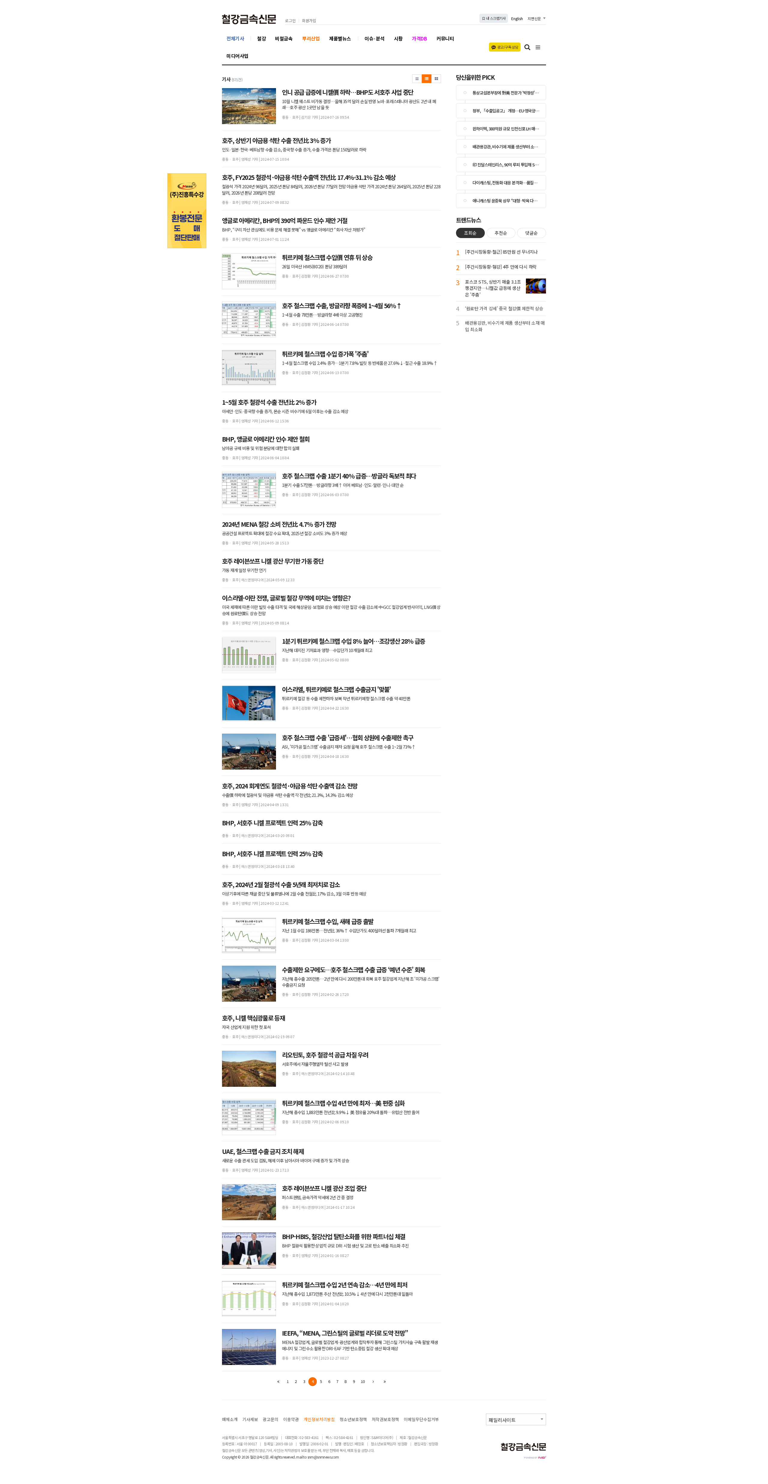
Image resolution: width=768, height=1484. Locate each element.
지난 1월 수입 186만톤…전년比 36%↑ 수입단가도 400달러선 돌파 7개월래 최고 (349, 931)
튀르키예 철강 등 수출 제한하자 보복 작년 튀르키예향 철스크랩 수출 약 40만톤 (346, 699)
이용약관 (291, 1419)
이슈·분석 (374, 38)
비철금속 (283, 38)
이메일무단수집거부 (421, 1419)
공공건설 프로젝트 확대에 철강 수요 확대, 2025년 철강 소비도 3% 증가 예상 (284, 533)
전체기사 (235, 38)
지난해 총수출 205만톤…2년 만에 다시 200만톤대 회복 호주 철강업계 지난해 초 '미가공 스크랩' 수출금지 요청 (360, 982)
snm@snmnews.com (323, 1456)
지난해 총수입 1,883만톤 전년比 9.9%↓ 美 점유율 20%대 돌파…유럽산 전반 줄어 (350, 1112)
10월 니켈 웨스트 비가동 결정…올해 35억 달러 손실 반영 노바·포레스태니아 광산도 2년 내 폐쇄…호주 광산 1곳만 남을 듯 (359, 104)
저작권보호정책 (385, 1419)
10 (362, 1381)
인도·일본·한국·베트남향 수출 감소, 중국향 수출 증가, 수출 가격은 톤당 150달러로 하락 (294, 150)
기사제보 (250, 1419)
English (517, 18)
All (271, 1456)
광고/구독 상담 (507, 46)
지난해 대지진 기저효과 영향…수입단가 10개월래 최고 (327, 650)
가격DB (419, 38)
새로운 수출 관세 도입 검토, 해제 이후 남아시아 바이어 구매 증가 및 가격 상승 (285, 1161)
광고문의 (270, 1419)
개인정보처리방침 (319, 1419)
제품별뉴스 (340, 38)
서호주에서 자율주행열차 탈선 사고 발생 (315, 1064)
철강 (261, 38)
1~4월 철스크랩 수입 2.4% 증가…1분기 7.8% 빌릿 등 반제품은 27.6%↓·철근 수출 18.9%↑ (359, 363)
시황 (398, 38)
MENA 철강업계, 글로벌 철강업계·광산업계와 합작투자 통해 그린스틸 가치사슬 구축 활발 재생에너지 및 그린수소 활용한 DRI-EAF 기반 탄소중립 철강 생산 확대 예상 (360, 1345)
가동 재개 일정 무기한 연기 (244, 570)
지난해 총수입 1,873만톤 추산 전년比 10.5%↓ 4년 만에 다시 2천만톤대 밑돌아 (347, 1294)
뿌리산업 (311, 38)
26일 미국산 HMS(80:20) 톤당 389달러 (314, 267)
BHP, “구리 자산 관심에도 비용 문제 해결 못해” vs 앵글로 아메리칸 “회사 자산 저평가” (293, 230)
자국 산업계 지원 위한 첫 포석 (246, 1027)
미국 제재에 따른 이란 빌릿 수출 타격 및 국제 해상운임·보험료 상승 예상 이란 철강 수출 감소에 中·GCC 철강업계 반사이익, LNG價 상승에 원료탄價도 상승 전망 (331, 610)
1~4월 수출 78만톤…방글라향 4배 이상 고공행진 (322, 315)
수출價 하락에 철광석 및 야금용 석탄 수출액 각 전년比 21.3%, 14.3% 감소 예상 (287, 795)
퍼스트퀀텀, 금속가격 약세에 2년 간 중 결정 (317, 1197)
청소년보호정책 (353, 1419)
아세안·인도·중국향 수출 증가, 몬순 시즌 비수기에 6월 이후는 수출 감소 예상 (285, 411)
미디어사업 (237, 55)
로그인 (290, 21)
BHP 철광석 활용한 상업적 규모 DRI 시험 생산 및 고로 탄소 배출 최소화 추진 (345, 1246)
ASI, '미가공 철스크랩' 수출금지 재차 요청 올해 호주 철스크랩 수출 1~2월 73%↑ (348, 747)
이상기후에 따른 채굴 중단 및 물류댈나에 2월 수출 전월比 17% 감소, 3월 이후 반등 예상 (294, 894)
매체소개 (230, 1419)
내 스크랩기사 (495, 18)
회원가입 (309, 21)
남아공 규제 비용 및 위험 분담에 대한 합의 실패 (260, 448)
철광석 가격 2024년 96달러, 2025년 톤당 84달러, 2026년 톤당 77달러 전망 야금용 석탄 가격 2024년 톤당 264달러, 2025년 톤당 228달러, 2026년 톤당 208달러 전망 (331, 189)
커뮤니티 (445, 38)
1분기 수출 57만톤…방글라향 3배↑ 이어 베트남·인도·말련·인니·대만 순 (343, 485)
